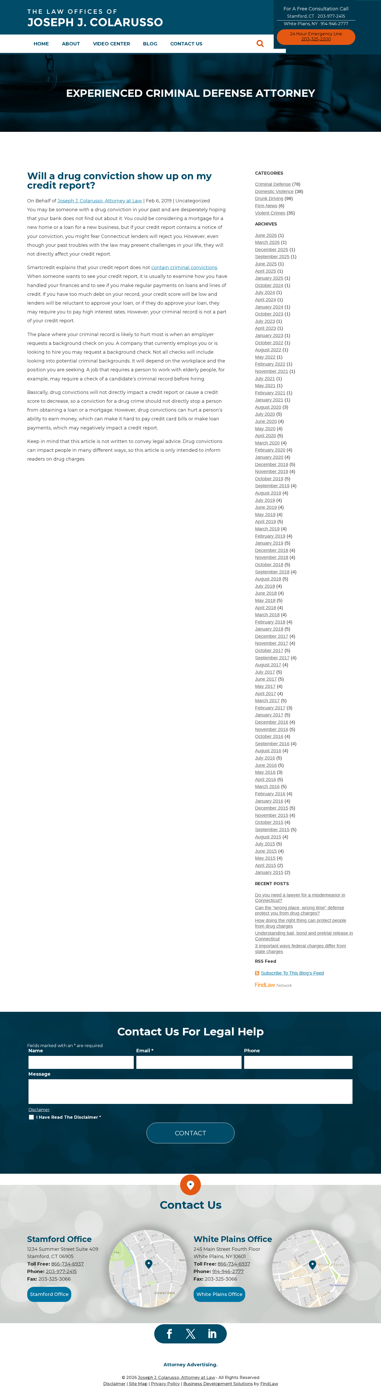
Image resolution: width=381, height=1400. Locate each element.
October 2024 (269, 285)
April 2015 (265, 865)
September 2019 (272, 485)
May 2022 (265, 357)
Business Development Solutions (218, 1383)
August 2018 (268, 579)
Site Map (138, 1383)
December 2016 (271, 722)
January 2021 (269, 399)
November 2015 (271, 815)
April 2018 (265, 607)
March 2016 (267, 786)
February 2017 (270, 708)
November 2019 (271, 471)
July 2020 (265, 414)
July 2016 (265, 758)
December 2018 (271, 550)
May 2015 (265, 858)
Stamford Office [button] (49, 1294)
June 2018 (266, 593)
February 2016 (270, 793)
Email (144, 1051)
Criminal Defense (273, 184)
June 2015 (266, 851)
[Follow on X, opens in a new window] (190, 1333)
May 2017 (265, 686)
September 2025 (272, 256)
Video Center (111, 44)
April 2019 (265, 521)
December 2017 (271, 636)
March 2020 (267, 443)
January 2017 (269, 715)
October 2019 (269, 478)
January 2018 (269, 629)
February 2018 (270, 622)
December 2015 (271, 808)
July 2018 (265, 586)
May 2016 (265, 772)
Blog (150, 44)
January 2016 (269, 801)
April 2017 (265, 693)
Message (40, 1074)
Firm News (266, 205)
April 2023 (265, 328)
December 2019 (271, 464)
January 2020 (269, 457)
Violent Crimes (270, 213)
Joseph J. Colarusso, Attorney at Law (100, 201)
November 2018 (271, 557)
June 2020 (266, 421)
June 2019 (266, 507)
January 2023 (269, 335)
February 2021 (270, 392)
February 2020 (270, 450)
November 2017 (271, 643)
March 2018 (267, 614)
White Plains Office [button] (219, 1294)
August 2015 (268, 836)
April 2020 (265, 435)
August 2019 (268, 493)
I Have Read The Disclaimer (68, 1117)
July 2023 (265, 321)
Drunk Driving (269, 198)
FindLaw (269, 1383)
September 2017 (272, 657)
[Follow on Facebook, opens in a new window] (169, 1333)
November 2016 (271, 729)
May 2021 (265, 385)
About (71, 44)
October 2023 (269, 314)
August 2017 (268, 664)
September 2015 (272, 829)
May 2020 (265, 428)
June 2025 (266, 264)
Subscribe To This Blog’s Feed (292, 973)
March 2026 (267, 242)
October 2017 (269, 650)
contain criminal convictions (184, 267)
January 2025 (269, 278)
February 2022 (270, 364)
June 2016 (266, 765)
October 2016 (269, 736)
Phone (252, 1051)
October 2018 (269, 564)
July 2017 (265, 672)
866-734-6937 (67, 1264)
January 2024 (269, 307)
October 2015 (269, 822)
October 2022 (269, 342)
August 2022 (268, 349)
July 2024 (265, 292)
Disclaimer (39, 1109)
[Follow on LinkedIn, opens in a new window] (211, 1333)
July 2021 (265, 378)
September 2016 (272, 743)
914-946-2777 (334, 23)
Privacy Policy (165, 1383)
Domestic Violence (274, 191)
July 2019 (265, 500)
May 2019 (265, 514)
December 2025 (271, 249)
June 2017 (266, 679)
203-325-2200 (316, 39)
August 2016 (268, 750)
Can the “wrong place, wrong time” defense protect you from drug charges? (299, 910)
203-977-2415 (331, 16)
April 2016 (265, 779)
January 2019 (269, 543)
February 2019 (270, 536)
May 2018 (265, 600)
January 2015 (269, 872)
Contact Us (186, 44)
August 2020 (268, 407)
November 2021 (271, 371)
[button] (376, 1362)
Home (41, 44)
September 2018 (272, 572)
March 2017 (267, 700)
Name (36, 1051)
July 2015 (265, 843)
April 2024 (265, 299)
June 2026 (266, 235)
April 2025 (265, 271)
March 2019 (267, 528)
